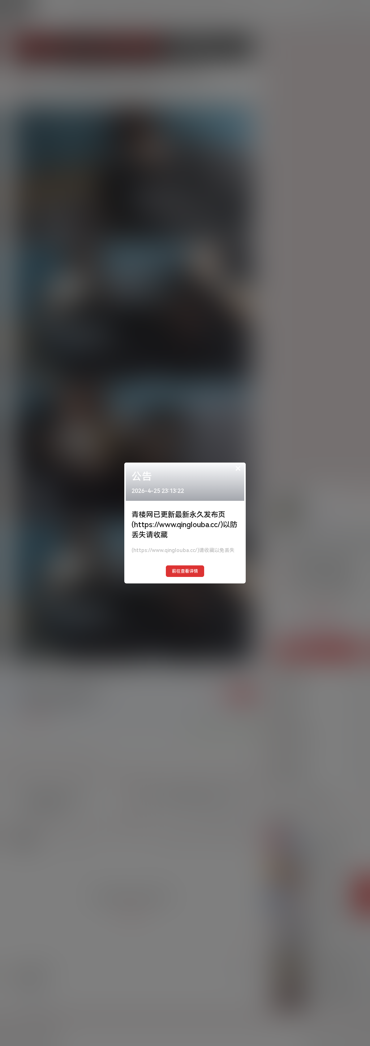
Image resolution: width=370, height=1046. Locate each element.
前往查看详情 (185, 571)
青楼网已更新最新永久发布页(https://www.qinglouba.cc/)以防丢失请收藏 (184, 524)
